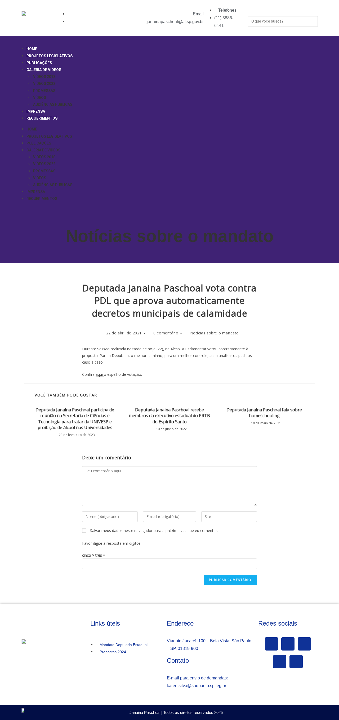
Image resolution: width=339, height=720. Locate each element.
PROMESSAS (44, 91)
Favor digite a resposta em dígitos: (111, 543)
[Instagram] (279, 661)
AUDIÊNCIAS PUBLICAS (52, 104)
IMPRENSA (35, 111)
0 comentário (165, 332)
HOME (31, 49)
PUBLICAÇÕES (39, 63)
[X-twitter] (288, 644)
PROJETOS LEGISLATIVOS (49, 56)
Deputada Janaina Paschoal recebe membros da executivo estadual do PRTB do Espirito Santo (169, 416)
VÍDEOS (39, 97)
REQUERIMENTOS (41, 118)
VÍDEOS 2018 (44, 77)
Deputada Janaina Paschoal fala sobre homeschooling (264, 412)
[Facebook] (271, 644)
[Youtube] (304, 644)
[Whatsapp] (296, 661)
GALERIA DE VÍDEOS (43, 70)
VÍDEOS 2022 (44, 83)
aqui (100, 374)
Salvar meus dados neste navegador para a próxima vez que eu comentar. (154, 530)
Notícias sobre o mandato (170, 236)
